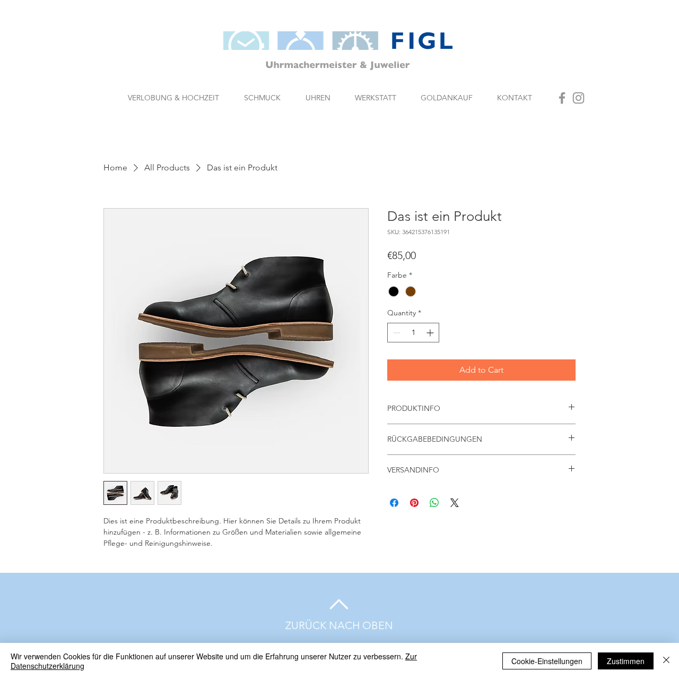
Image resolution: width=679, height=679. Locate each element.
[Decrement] (395, 332)
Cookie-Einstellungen (546, 661)
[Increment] (431, 332)
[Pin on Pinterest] (414, 502)
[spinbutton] (413, 332)
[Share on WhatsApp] (434, 502)
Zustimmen (626, 661)
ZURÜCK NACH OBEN (339, 625)
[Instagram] (578, 98)
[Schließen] (666, 661)
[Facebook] (562, 98)
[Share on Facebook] (394, 502)
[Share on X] (454, 502)
